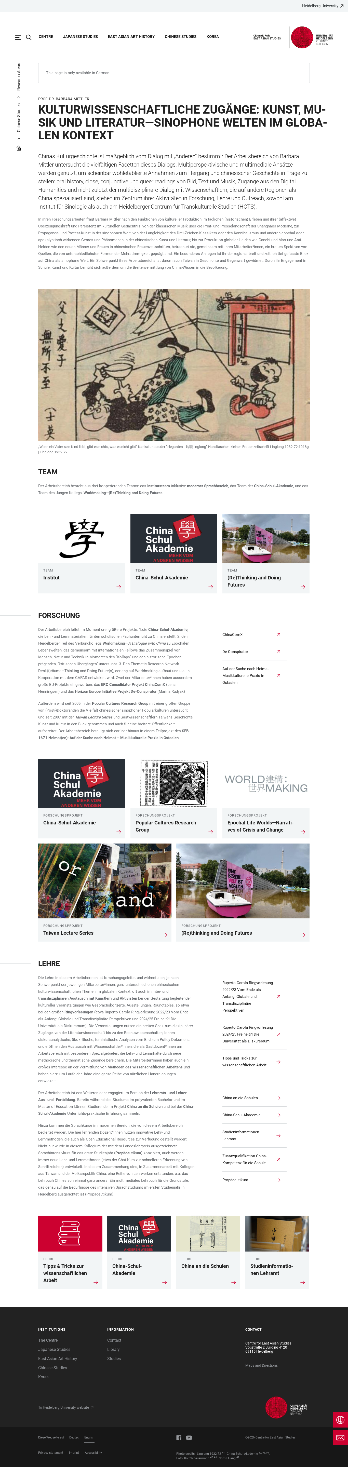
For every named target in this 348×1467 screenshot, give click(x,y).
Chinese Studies (180, 36)
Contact (114, 1340)
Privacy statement (50, 1453)
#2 (260, 1452)
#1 (223, 1452)
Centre (46, 36)
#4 (267, 1452)
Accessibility (93, 1453)
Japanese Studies (80, 36)
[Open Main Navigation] (20, 37)
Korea (213, 36)
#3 (263, 1452)
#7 (237, 1457)
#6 (215, 1457)
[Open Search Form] (31, 37)
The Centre (48, 1340)
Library (113, 1349)
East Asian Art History (131, 36)
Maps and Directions (261, 1365)
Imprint (74, 1453)
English (89, 1437)
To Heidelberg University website (63, 1407)
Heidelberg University (320, 6)
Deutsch (75, 1437)
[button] (70, 1329)
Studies (114, 1358)
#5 (211, 1457)
